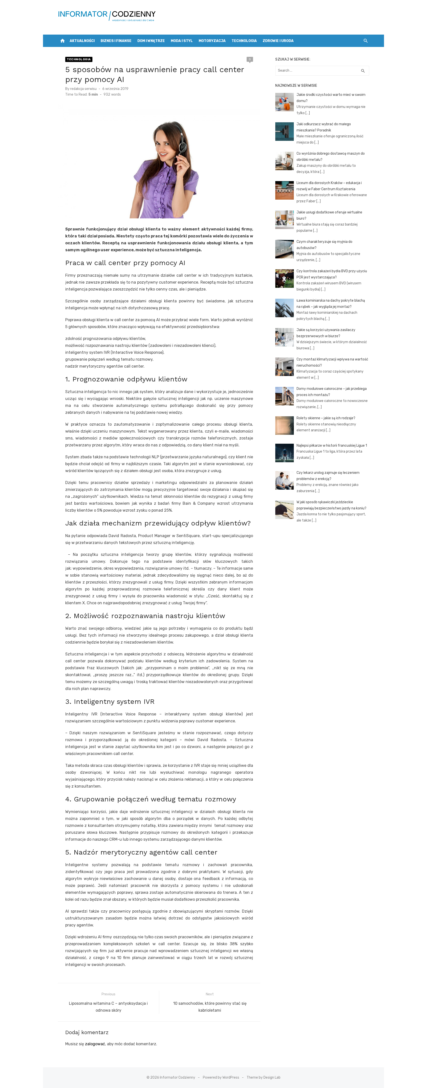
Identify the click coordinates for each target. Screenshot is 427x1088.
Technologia (244, 41)
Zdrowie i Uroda (278, 41)
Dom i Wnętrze (151, 41)
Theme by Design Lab (263, 1077)
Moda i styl (182, 41)
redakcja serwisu (83, 89)
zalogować (95, 1044)
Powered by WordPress (221, 1077)
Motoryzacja (212, 41)
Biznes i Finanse (116, 41)
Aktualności (82, 41)
